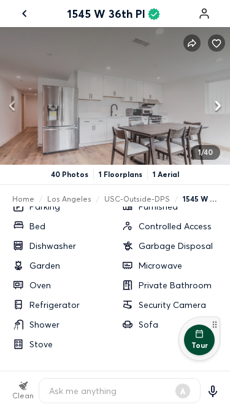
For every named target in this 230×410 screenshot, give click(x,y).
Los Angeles (69, 198)
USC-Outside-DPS (137, 198)
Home (23, 198)
